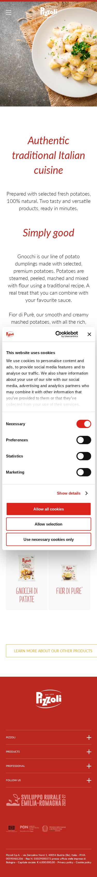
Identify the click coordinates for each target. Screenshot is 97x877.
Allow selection (48, 524)
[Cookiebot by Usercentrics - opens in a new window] (58, 334)
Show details (68, 493)
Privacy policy (65, 862)
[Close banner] (89, 334)
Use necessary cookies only (49, 539)
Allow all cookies (48, 509)
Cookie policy (83, 862)
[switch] (83, 440)
